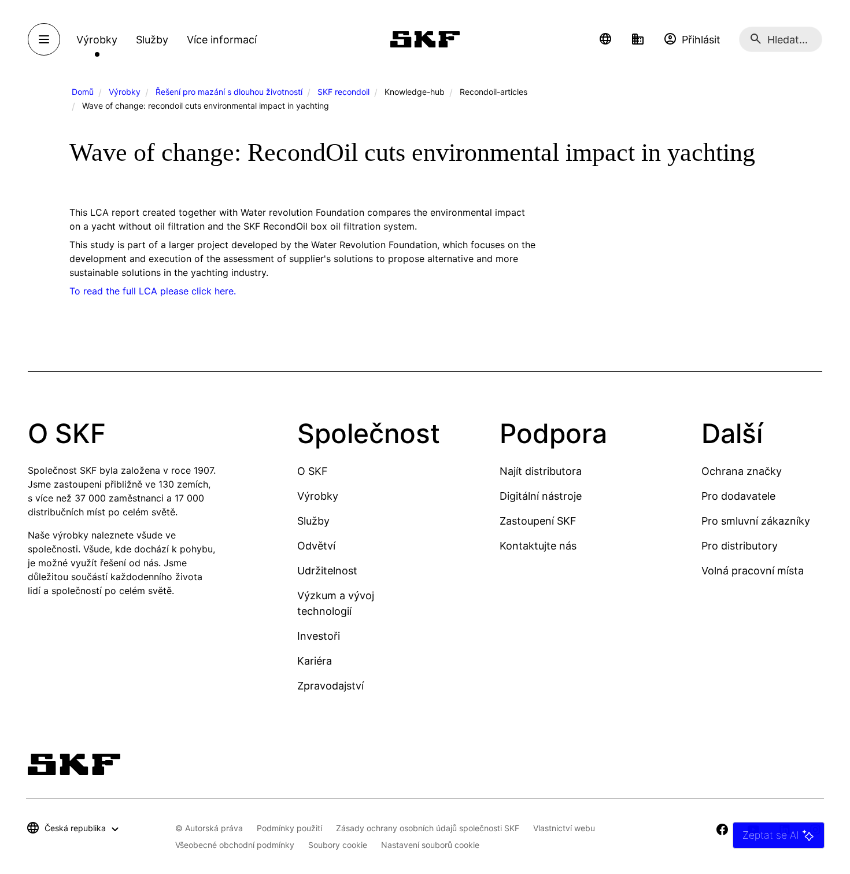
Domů (83, 92)
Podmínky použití (289, 828)
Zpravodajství (330, 686)
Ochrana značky (741, 471)
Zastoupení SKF (538, 521)
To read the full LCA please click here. (152, 291)
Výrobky (125, 92)
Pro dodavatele (738, 496)
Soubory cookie (337, 845)
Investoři (318, 636)
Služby (313, 521)
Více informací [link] (222, 40)
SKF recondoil (343, 92)
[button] (605, 39)
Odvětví (316, 546)
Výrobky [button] (96, 40)
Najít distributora (541, 471)
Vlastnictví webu (564, 828)
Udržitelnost (327, 571)
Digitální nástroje (541, 496)
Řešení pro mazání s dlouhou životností (229, 92)
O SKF (312, 471)
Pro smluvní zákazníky (755, 521)
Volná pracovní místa (752, 571)
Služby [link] (152, 40)
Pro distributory (739, 546)
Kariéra (314, 661)
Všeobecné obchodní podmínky (234, 845)
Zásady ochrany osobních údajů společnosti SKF (427, 828)
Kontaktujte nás (538, 546)
